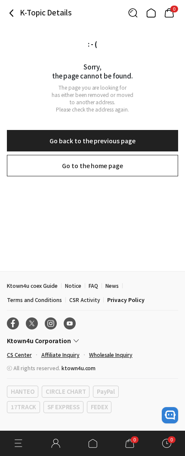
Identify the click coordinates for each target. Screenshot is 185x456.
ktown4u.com (79, 367)
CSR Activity (84, 299)
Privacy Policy (125, 299)
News (112, 285)
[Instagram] (51, 323)
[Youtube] (70, 323)
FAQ (93, 285)
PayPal (105, 391)
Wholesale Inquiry (111, 354)
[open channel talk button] (170, 415)
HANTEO (22, 391)
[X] (32, 323)
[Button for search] (133, 13)
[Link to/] (151, 13)
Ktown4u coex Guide (32, 285)
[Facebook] (13, 323)
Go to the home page (92, 165)
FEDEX (99, 407)
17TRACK (23, 407)
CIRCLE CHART (66, 391)
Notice (73, 285)
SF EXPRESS (63, 407)
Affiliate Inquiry (60, 354)
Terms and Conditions (34, 299)
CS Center (19, 354)
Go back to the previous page (92, 140)
